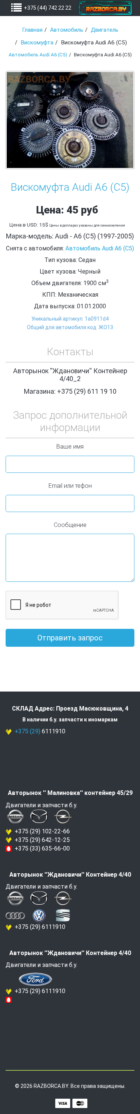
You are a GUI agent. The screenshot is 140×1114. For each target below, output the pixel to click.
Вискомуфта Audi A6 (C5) (70, 187)
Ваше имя (70, 446)
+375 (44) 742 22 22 (47, 8)
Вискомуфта (37, 42)
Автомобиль (66, 29)
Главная (32, 29)
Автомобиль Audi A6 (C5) (38, 54)
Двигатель (104, 29)
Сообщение (70, 524)
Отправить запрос (70, 637)
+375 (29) (27, 731)
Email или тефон (70, 485)
